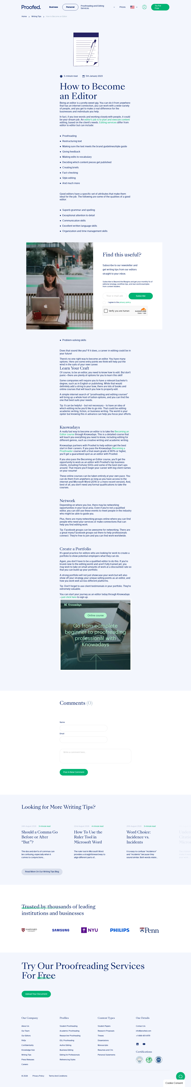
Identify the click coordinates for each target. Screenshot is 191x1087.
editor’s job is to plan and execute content (107, 120)
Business (53, 7)
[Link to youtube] (144, 1044)
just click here (69, 597)
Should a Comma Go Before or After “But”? (39, 837)
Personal (70, 7)
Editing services (108, 122)
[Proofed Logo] (31, 7)
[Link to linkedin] (137, 1044)
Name (62, 722)
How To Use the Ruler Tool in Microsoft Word (88, 837)
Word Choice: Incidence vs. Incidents (139, 837)
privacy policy (125, 302)
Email (62, 734)
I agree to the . (119, 302)
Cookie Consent (174, 1083)
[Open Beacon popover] (180, 1076)
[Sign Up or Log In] (144, 7)
